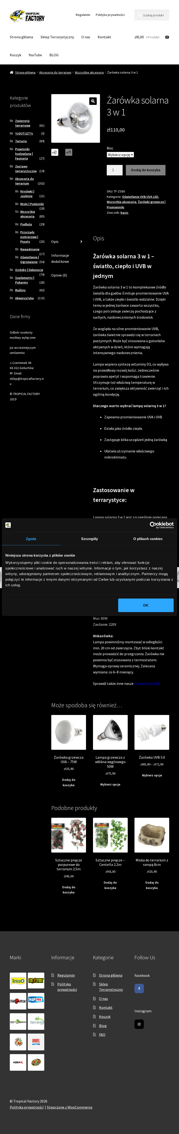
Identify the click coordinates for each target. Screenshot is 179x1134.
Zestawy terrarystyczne (26, 168)
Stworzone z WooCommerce (69, 1107)
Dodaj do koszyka (145, 169)
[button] (93, 101)
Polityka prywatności (110, 15)
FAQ (102, 1034)
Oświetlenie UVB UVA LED (140, 197)
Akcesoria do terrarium (55, 72)
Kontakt (104, 37)
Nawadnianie (29, 249)
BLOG (54, 55)
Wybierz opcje (110, 784)
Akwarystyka (24, 298)
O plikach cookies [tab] (148, 538)
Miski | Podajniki (32, 204)
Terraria (21, 141)
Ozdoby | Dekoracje (29, 270)
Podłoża (26, 224)
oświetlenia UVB (147, 683)
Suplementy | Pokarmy (24, 280)
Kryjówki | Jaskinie (27, 193)
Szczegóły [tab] (89, 538)
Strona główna (21, 37)
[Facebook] (139, 988)
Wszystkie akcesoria (89, 72)
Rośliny (20, 290)
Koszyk (15, 55)
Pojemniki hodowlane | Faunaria (24, 153)
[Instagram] (139, 1024)
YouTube (35, 55)
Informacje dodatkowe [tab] (60, 258)
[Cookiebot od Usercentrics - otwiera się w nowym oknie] (153, 525)
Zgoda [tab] (31, 538)
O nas (85, 37)
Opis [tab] (55, 241)
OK (145, 605)
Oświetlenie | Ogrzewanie (29, 259)
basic (124, 212)
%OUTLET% (24, 133)
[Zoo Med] (36, 1062)
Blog (103, 1025)
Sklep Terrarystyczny (57, 37)
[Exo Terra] (36, 980)
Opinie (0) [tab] (59, 275)
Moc (110, 148)
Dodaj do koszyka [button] (68, 782)
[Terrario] (36, 1021)
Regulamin (83, 15)
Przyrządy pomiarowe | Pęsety (29, 237)
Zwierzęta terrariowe (22, 123)
